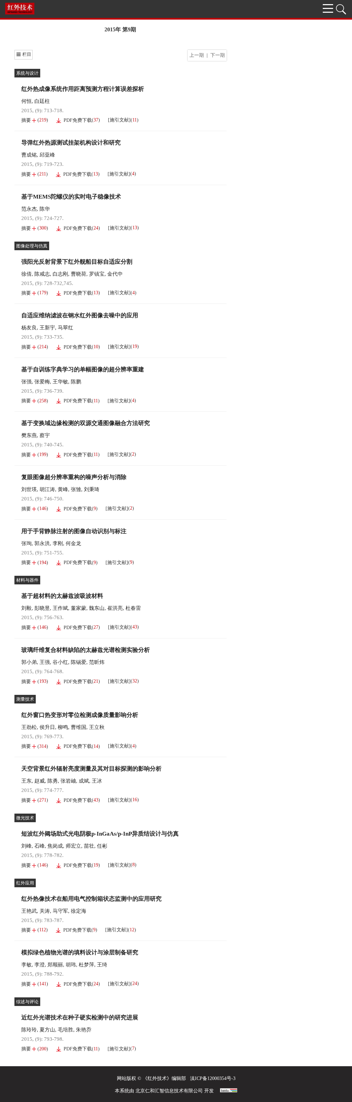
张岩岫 (68, 781)
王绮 (102, 964)
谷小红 (60, 662)
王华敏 (60, 381)
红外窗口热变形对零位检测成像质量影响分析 (79, 715)
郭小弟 (29, 662)
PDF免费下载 (78, 120)
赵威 (39, 781)
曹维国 (78, 727)
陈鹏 (76, 381)
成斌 (84, 781)
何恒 (26, 101)
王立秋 (96, 727)
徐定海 (78, 911)
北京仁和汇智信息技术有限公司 (169, 1090)
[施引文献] (119, 120)
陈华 (45, 209)
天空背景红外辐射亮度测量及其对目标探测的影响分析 (91, 768)
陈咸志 (42, 274)
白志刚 (60, 274)
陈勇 (52, 781)
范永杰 (29, 209)
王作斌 (60, 608)
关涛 (45, 911)
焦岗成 (55, 846)
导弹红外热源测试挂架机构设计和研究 (71, 142)
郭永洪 (42, 543)
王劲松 (29, 727)
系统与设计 (27, 73)
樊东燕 (29, 435)
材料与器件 (27, 580)
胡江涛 (47, 489)
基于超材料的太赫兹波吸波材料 (62, 596)
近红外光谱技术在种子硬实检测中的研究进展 (79, 1017)
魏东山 (96, 608)
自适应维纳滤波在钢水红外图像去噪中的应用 (79, 315)
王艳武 (29, 911)
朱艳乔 (83, 1029)
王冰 (97, 781)
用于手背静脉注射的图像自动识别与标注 (73, 531)
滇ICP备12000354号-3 (212, 1078)
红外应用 (25, 883)
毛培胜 (65, 1029)
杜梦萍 (86, 964)
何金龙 (73, 543)
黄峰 (63, 489)
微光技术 (25, 817)
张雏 (76, 489)
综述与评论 (27, 1001)
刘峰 (26, 846)
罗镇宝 (96, 274)
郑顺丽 (55, 964)
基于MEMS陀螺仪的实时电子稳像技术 (71, 196)
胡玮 (71, 964)
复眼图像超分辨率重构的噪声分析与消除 (73, 477)
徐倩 (26, 274)
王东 (26, 781)
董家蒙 (78, 608)
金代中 (115, 274)
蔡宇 (45, 435)
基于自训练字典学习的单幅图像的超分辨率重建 (82, 369)
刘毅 (26, 608)
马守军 (60, 911)
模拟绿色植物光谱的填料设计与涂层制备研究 (79, 952)
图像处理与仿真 (31, 245)
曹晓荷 (78, 274)
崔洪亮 (115, 608)
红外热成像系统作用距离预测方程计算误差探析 (82, 89)
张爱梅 (42, 381)
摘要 (26, 120)
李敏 (26, 964)
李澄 (39, 964)
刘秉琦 (91, 489)
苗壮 (89, 846)
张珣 (26, 543)
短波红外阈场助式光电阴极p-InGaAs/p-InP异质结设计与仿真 (100, 833)
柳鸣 (63, 727)
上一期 (196, 55)
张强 (26, 381)
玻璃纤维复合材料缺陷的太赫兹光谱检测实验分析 (85, 650)
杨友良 (29, 327)
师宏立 (73, 846)
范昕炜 (96, 662)
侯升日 (47, 727)
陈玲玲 (29, 1029)
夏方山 (47, 1029)
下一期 (217, 55)
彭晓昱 (42, 608)
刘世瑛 (29, 489)
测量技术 (25, 699)
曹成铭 (29, 155)
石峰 (39, 846)
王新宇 (47, 327)
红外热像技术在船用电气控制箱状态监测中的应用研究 (91, 899)
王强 (45, 662)
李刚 (58, 543)
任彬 (102, 846)
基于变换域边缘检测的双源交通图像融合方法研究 (85, 423)
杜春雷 (133, 608)
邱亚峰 (47, 155)
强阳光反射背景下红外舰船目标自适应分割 (76, 261)
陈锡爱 (78, 662)
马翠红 (65, 327)
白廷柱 (42, 101)
